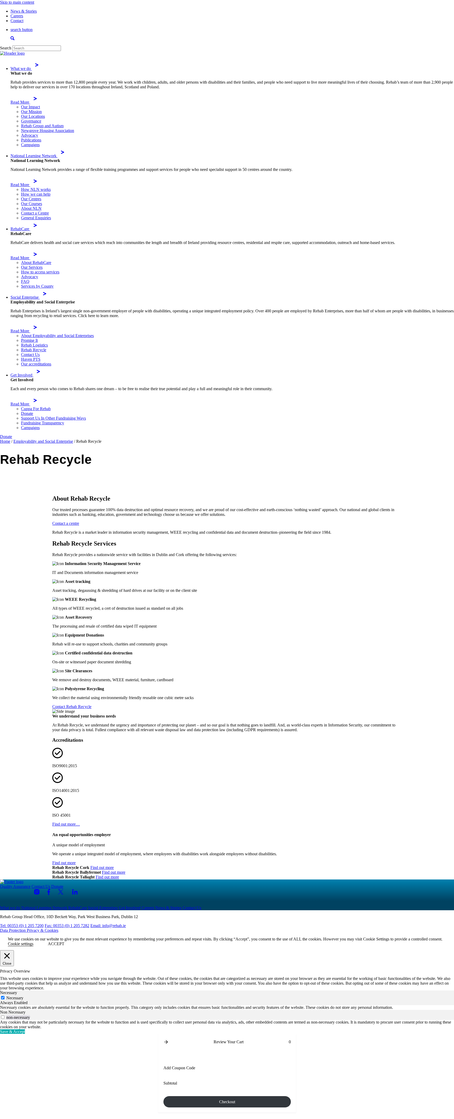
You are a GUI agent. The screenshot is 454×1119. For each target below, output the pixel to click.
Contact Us (30, 354)
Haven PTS (30, 359)
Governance (31, 121)
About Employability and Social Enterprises (57, 335)
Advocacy (29, 135)
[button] (166, 1042)
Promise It (29, 340)
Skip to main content (17, 2)
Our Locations (33, 116)
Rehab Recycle (33, 350)
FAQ (25, 281)
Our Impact (30, 107)
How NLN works (36, 189)
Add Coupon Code (179, 1068)
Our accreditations (36, 364)
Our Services (32, 267)
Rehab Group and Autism (42, 126)
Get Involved (22, 375)
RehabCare (20, 229)
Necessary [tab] (8, 992)
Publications (31, 140)
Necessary (14, 998)
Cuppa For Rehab (36, 408)
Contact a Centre (35, 213)
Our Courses (31, 203)
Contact (17, 20)
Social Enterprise (25, 297)
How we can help (35, 194)
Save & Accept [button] (12, 1031)
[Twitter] (61, 891)
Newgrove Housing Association (47, 130)
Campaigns (30, 145)
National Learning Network (34, 156)
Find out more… (66, 824)
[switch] (2, 1017)
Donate (27, 413)
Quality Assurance (15, 886)
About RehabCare (36, 262)
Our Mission (31, 111)
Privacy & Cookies (42, 930)
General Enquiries (36, 218)
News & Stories (24, 11)
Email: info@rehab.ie (108, 925)
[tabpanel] (227, 1007)
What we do (21, 68)
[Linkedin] (75, 891)
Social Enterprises (103, 908)
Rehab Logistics (34, 345)
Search (5, 48)
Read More (20, 102)
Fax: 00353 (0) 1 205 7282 (67, 925)
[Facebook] (48, 892)
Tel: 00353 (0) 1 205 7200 (22, 925)
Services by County (37, 286)
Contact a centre (65, 523)
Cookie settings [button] (20, 944)
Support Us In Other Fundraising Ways (53, 418)
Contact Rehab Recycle (71, 706)
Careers (17, 16)
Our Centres (31, 199)
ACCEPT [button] (56, 944)
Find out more (64, 863)
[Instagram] (36, 891)
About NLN (31, 208)
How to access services (40, 272)
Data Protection (13, 930)
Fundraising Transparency (42, 423)
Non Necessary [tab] (12, 1012)
